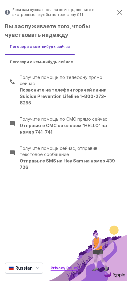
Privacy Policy (64, 268)
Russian (24, 268)
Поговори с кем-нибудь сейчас (40, 46)
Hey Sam (73, 160)
